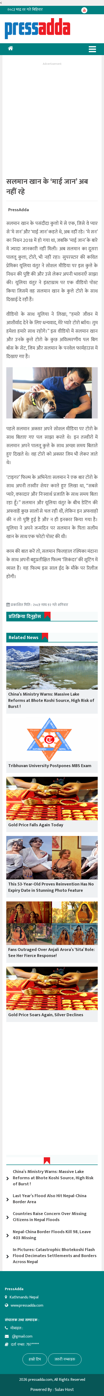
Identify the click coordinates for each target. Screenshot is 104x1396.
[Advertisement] (52, 119)
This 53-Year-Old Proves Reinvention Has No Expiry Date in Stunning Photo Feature (51, 887)
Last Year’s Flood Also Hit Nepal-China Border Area (49, 1199)
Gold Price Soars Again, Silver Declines (45, 1015)
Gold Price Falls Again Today (35, 825)
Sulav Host (64, 1389)
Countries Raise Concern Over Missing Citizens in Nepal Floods (50, 1216)
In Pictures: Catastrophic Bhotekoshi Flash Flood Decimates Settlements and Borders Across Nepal (55, 1256)
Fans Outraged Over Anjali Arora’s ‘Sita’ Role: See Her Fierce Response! (51, 952)
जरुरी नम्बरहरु (64, 1359)
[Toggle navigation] (92, 49)
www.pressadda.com (27, 1305)
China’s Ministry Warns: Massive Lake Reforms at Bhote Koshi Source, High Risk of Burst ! (51, 700)
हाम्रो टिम (35, 1359)
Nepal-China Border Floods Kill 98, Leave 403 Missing (52, 1235)
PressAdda (18, 210)
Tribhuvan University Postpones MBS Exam (49, 766)
